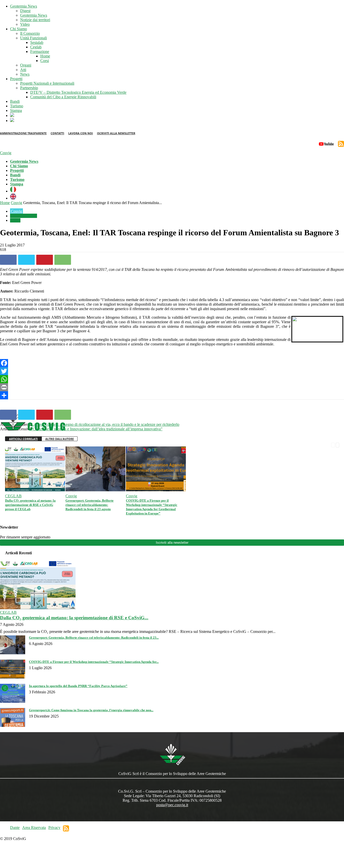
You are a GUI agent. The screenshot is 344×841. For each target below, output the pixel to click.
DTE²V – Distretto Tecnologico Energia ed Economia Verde (78, 92)
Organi (25, 65)
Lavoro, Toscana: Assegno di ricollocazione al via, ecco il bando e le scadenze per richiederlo (105, 424)
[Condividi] (172, 395)
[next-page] (337, 444)
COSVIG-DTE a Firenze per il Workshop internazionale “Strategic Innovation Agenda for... (94, 662)
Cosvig (16, 203)
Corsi (44, 60)
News (24, 74)
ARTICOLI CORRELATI (23, 439)
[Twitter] (172, 371)
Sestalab (36, 42)
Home (45, 56)
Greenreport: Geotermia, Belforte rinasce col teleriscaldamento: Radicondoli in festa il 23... (94, 637)
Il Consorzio (30, 33)
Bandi (15, 101)
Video (25, 24)
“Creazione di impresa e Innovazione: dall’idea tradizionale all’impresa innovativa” (96, 429)
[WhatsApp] (62, 260)
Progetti (16, 79)
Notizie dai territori (35, 20)
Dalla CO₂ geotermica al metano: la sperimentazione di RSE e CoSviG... (74, 617)
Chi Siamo (18, 29)
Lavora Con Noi (80, 133)
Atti (23, 70)
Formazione (39, 51)
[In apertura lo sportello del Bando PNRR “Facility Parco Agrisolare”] (12, 701)
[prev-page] (333, 444)
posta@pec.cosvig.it (172, 805)
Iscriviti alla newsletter (172, 542)
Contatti (57, 133)
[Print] (172, 387)
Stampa (16, 110)
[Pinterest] (44, 260)
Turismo (16, 106)
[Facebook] (8, 260)
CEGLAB (13, 496)
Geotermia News (23, 6)
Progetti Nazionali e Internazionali (47, 83)
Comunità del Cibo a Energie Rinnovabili (63, 97)
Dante (15, 827)
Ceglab (36, 47)
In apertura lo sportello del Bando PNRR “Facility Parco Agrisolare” (78, 686)
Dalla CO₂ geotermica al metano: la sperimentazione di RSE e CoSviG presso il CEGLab (30, 505)
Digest (25, 11)
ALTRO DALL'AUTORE (59, 439)
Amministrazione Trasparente (23, 133)
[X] (26, 260)
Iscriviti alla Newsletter (116, 133)
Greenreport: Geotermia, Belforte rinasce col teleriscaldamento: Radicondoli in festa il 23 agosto (89, 505)
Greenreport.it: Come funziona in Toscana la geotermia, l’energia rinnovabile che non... (91, 710)
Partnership (29, 88)
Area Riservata (34, 827)
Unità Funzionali (33, 38)
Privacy (54, 827)
